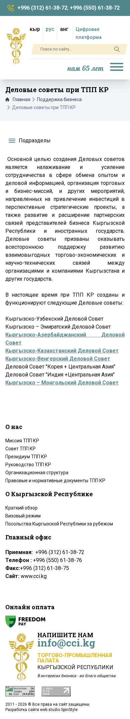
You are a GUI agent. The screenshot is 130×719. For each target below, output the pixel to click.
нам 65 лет (86, 68)
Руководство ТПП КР (28, 464)
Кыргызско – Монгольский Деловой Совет (62, 382)
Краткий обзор (21, 507)
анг (64, 29)
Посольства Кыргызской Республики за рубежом (59, 523)
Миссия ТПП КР (22, 440)
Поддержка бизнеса (59, 99)
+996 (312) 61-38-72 (42, 8)
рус (50, 29)
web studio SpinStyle (59, 709)
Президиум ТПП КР (26, 456)
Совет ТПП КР (20, 448)
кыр (35, 29)
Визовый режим (23, 515)
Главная (21, 99)
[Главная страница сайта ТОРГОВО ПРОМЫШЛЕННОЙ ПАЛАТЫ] (16, 46)
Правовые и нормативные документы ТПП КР (55, 480)
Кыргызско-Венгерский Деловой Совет (57, 359)
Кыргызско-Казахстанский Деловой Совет (62, 351)
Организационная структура (36, 472)
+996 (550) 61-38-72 (95, 8)
